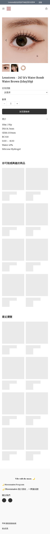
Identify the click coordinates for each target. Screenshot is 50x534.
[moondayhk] (9, 9)
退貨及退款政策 (11, 523)
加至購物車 (24, 111)
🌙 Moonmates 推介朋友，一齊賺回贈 (20, 489)
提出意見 (5, 528)
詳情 (40, 2)
